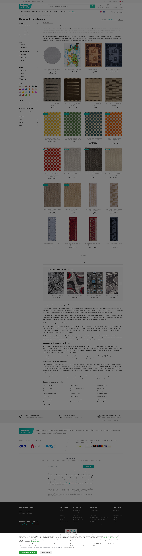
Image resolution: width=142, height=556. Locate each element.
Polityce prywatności (69, 547)
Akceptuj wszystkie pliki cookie (28, 552)
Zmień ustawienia (46, 552)
